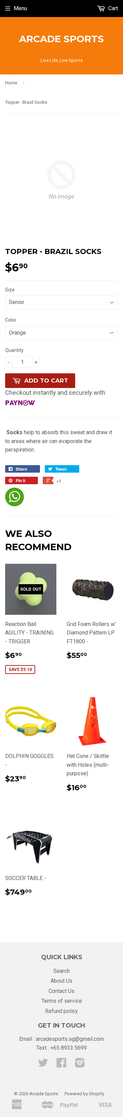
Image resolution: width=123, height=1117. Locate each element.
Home (11, 82)
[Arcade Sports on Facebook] (61, 1065)
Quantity (14, 350)
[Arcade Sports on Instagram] (80, 1065)
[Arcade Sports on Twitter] (43, 1065)
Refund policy (61, 1011)
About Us (61, 981)
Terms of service (61, 1001)
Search (61, 971)
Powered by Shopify (84, 1093)
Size (10, 289)
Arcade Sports (61, 39)
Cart (112, 8)
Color (10, 320)
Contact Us (61, 991)
